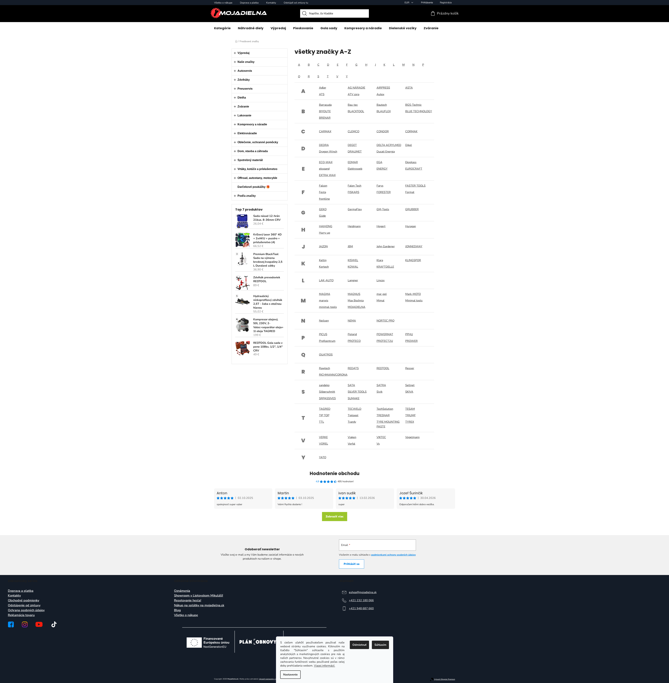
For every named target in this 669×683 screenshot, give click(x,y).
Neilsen (324, 321)
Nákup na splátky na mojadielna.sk (199, 605)
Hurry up (324, 233)
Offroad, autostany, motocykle (257, 177)
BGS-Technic (413, 105)
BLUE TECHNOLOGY (418, 111)
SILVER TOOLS (357, 392)
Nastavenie (290, 675)
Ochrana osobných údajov (26, 610)
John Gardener (386, 246)
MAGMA (324, 294)
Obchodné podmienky (23, 600)
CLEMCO (353, 131)
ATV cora (353, 94)
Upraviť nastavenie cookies (269, 679)
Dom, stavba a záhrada (253, 151)
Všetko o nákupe (223, 2)
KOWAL (353, 267)
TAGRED (324, 409)
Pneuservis (245, 88)
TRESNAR (383, 415)
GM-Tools (383, 209)
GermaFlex (355, 209)
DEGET (352, 145)
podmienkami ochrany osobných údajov (393, 554)
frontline (324, 199)
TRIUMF (410, 415)
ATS (321, 94)
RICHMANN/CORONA (333, 375)
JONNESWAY (413, 246)
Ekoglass (410, 162)
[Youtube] (39, 624)
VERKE (323, 437)
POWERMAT (385, 334)
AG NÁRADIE (356, 88)
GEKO (323, 209)
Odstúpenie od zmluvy (24, 605)
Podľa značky (247, 195)
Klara (380, 260)
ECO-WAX (325, 162)
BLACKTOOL (356, 111)
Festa (322, 192)
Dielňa (242, 97)
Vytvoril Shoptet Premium (444, 679)
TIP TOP (324, 415)
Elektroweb (355, 169)
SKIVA (409, 392)
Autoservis (245, 70)
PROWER (411, 341)
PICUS (323, 334)
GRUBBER (412, 209)
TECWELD (354, 409)
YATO (322, 457)
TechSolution (385, 409)
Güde (322, 216)
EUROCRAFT (413, 169)
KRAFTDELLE (385, 267)
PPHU (409, 334)
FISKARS (353, 192)
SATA (351, 385)
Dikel (408, 145)
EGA (379, 162)
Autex (380, 94)
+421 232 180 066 (361, 600)
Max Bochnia (356, 300)
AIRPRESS (383, 88)
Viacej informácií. (324, 666)
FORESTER (384, 192)
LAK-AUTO (326, 280)
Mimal (380, 300)
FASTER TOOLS (415, 186)
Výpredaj (243, 52)
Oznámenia (182, 591)
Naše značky (246, 61)
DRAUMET (355, 152)
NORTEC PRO (385, 321)
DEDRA (324, 145)
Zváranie (243, 106)
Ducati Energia (386, 152)
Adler (322, 88)
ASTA (409, 88)
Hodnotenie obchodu (334, 473)
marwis (323, 300)
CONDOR (383, 131)
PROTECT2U (385, 341)
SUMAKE (353, 398)
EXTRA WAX (327, 175)
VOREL (323, 444)
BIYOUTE (325, 111)
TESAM (410, 409)
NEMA (352, 321)
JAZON (323, 246)
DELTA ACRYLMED (389, 145)
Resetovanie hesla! (187, 600)
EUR (407, 2)
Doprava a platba (249, 2)
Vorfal (351, 444)
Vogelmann (412, 437)
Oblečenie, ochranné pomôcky (258, 142)
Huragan (410, 226)
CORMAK (411, 131)
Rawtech (324, 368)
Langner (353, 280)
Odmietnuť (359, 645)
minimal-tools (328, 307)
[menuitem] (222, 28)
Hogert (381, 226)
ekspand (324, 169)
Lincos (381, 280)
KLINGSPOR (413, 260)
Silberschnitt (327, 392)
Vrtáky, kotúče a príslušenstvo (257, 169)
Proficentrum (327, 341)
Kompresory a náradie (252, 124)
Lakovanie (244, 115)
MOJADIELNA (356, 307)
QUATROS (326, 355)
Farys (380, 186)
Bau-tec (353, 105)
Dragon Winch (328, 152)
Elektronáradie (247, 133)
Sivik (380, 392)
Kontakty (271, 2)
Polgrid (352, 334)
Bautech (382, 105)
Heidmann (354, 226)
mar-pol (382, 294)
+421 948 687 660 (361, 608)
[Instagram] (25, 624)
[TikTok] (54, 624)
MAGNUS (354, 294)
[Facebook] (11, 624)
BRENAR (325, 118)
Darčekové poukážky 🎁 (254, 186)
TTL (321, 422)
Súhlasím (380, 645)
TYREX (409, 422)
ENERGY (382, 169)
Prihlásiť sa (351, 564)
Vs (378, 444)
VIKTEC (381, 437)
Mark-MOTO (413, 294)
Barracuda (325, 105)
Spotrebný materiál (250, 160)
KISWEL (353, 260)
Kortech (324, 267)
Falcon (323, 186)
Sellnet (410, 385)
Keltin (323, 260)
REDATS (353, 368)
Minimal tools (414, 300)
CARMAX (325, 131)
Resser (409, 368)
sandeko (324, 385)
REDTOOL (383, 368)
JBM (350, 246)
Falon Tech (354, 186)
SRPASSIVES (327, 398)
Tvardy (352, 422)
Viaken (352, 437)
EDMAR (353, 162)
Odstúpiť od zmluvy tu (296, 2)
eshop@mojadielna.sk (363, 592)
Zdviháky (244, 79)
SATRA (381, 385)
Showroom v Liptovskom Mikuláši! (198, 595)
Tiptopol (353, 415)
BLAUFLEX (384, 111)
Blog (177, 610)
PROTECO (354, 341)
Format (409, 192)
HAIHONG (325, 226)
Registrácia (446, 2)
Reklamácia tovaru (21, 615)
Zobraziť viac (335, 516)
